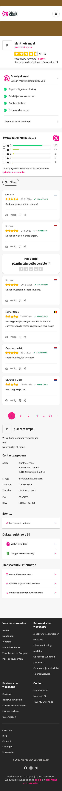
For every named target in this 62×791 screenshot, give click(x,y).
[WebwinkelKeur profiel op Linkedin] (36, 767)
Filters (13, 182)
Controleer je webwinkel (46, 668)
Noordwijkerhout (33, 471)
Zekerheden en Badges (14, 653)
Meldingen (8, 635)
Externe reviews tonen (14, 705)
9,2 (42, 53)
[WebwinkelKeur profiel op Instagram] (31, 767)
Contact (6, 741)
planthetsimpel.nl (23, 47)
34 (50, 416)
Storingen (7, 746)
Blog (4, 735)
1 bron (41, 58)
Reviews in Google (12, 699)
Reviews (6, 694)
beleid (38, 779)
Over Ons (7, 730)
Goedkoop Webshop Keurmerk (44, 659)
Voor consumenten (12, 658)
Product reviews (10, 711)
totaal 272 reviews (25, 58)
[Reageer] (20, 214)
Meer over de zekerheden (17, 121)
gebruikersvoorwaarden (14, 172)
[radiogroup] (26, 54)
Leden (5, 630)
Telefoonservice (41, 673)
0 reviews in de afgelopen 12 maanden (34, 62)
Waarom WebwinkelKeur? (11, 644)
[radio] (16, 54)
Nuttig (12, 214)
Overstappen (9, 716)
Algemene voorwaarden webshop (46, 636)
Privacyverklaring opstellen (42, 648)
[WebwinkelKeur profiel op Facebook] (25, 767)
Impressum (8, 752)
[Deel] (25, 214)
